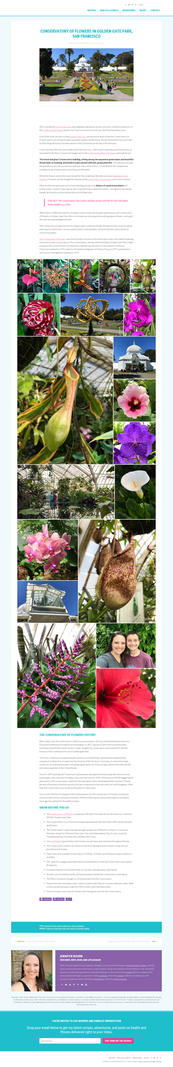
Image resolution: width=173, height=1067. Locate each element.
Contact (159, 1061)
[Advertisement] (86, 113)
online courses (120, 979)
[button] (30, 276)
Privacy (141, 1061)
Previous (21, 941)
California (49, 929)
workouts (103, 975)
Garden (59, 926)
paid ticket (56, 841)
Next (154, 941)
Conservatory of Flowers (61, 814)
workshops (99, 979)
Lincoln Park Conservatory (100, 179)
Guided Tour (66, 926)
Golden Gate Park (78, 136)
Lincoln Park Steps (63, 126)
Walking (86, 929)
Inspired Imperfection (29, 9)
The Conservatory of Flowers (52, 239)
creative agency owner (136, 965)
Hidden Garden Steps (52, 130)
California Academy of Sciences (102, 153)
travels (128, 972)
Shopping (80, 929)
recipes (120, 975)
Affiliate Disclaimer (150, 1061)
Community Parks (50, 926)
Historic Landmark (77, 926)
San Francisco (71, 929)
